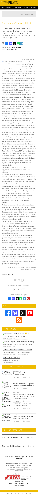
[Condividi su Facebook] (7, 43)
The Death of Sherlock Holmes (20, 7)
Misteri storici (27, 14)
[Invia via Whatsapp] (18, 43)
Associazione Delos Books (18, 469)
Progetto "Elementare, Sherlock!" (14, 437)
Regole (23, 457)
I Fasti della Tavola (9, 352)
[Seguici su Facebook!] (8, 313)
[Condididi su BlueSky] (10, 43)
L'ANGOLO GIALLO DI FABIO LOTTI (22, 403)
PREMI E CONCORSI (18, 371)
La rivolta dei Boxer (24, 352)
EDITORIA (15, 414)
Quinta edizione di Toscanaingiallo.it (19, 374)
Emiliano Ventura (15, 47)
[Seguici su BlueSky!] (15, 313)
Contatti (19, 459)
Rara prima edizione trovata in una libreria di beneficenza (23, 417)
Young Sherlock (6, 7)
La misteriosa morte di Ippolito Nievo (15, 336)
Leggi (17, 377)
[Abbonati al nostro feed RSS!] (19, 320)
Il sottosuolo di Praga (20, 405)
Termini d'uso (9, 457)
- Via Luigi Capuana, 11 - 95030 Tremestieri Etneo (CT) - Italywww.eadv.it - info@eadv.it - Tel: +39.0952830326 (20, 480)
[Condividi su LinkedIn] (21, 43)
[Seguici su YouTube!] (30, 313)
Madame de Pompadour (11, 360)
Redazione (29, 457)
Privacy (17, 457)
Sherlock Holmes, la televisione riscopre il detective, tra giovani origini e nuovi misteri (24, 396)
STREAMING (16, 392)
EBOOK (15, 381)
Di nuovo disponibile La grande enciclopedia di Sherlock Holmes (24, 384)
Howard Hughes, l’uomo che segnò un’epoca (17, 344)
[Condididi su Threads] (14, 43)
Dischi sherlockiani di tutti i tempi (14, 446)
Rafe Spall (33, 7)
